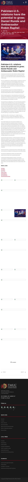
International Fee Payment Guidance (8, 468)
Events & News (4, 444)
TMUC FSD (13, 32)
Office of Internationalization (6, 428)
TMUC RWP (11, 33)
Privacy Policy (3, 430)
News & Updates (6, 32)
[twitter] (4, 481)
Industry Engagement (5, 446)
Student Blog (3, 442)
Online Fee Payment (5, 450)
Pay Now (2, 419)
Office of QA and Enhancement (7, 426)
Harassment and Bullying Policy (7, 452)
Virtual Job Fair (4, 422)
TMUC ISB (19, 32)
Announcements (4, 424)
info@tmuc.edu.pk (5, 398)
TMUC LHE (5, 33)
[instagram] (9, 481)
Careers (2, 421)
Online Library (3, 464)
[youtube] (6, 481)
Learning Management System (7, 462)
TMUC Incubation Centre (6, 448)
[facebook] (1, 481)
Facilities (2, 440)
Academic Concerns (5, 466)
